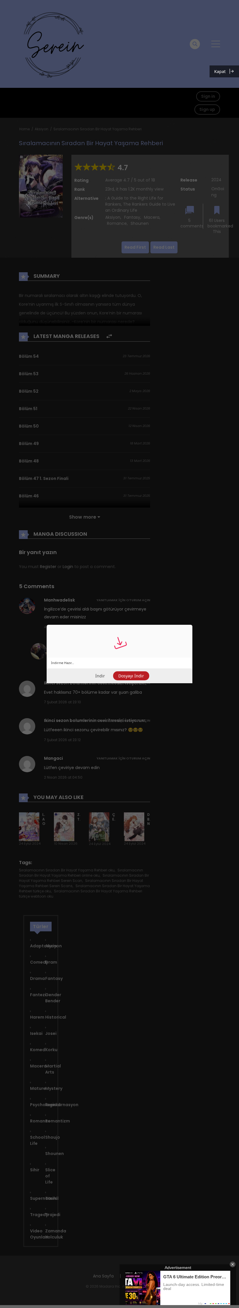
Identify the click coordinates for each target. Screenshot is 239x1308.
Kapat (220, 71)
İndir (100, 676)
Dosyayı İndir (131, 676)
